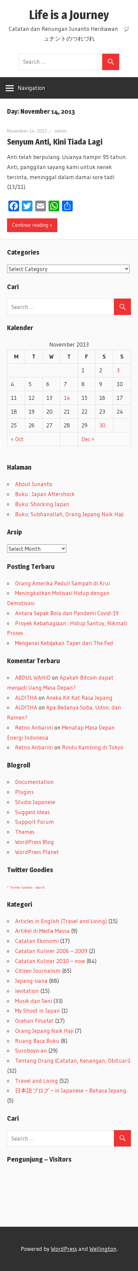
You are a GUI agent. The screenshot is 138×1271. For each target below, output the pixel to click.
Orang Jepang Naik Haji (44, 1030)
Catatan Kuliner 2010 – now (50, 960)
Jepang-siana (31, 980)
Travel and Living (36, 1080)
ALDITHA (26, 697)
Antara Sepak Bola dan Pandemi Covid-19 (67, 613)
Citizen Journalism (38, 970)
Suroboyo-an (31, 1050)
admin (61, 131)
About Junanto (33, 483)
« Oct (17, 438)
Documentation (34, 781)
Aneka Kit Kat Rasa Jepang (79, 697)
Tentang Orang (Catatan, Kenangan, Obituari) (72, 1060)
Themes (24, 831)
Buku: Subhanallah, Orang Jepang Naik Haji (69, 514)
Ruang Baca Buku (37, 1040)
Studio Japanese (35, 801)
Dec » (87, 438)
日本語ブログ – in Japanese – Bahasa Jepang (70, 1090)
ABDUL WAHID (33, 677)
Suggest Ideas (32, 811)
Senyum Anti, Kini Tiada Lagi (54, 142)
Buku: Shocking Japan (42, 504)
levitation (27, 990)
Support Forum (34, 821)
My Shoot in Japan (37, 1010)
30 (102, 425)
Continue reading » (32, 225)
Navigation (31, 87)
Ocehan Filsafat (34, 1020)
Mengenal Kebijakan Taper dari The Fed (64, 642)
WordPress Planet (37, 851)
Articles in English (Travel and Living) (61, 920)
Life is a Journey (75, 14)
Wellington (103, 1248)
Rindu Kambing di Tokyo (92, 747)
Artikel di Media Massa (42, 930)
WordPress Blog (34, 841)
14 (67, 397)
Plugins (24, 791)
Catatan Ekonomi (37, 940)
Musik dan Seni (33, 1000)
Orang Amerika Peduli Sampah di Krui (62, 583)
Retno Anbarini (34, 727)
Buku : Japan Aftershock (45, 493)
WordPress (64, 1248)
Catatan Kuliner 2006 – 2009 (51, 950)
